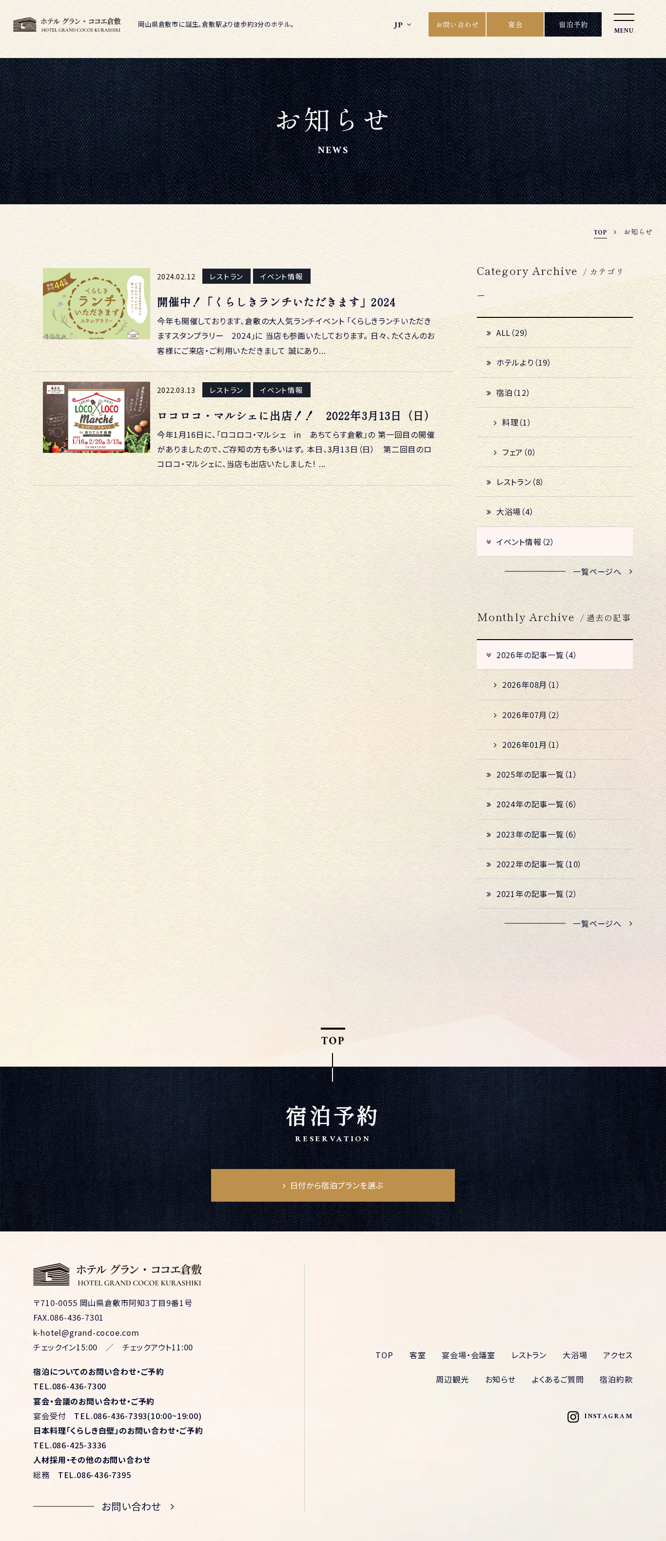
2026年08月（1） (531, 684)
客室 (418, 1355)
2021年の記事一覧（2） (536, 893)
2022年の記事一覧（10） (539, 864)
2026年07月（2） (531, 715)
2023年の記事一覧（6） (536, 834)
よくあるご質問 (558, 1379)
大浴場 (575, 1355)
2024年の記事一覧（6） (536, 804)
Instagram (608, 1417)
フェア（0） (519, 452)
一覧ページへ (597, 571)
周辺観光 (452, 1379)
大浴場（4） (515, 511)
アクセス (617, 1355)
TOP (384, 1355)
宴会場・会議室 (468, 1355)
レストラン (529, 1355)
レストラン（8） (520, 482)
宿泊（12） (513, 392)
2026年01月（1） (531, 744)
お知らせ (500, 1379)
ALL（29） (512, 332)
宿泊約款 (616, 1379)
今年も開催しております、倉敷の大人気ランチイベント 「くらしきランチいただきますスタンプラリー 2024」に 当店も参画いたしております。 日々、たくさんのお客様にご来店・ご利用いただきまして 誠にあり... (295, 335)
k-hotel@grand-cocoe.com (86, 1332)
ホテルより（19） (524, 362)
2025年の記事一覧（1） (536, 774)
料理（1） (517, 422)
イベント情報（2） (525, 541)
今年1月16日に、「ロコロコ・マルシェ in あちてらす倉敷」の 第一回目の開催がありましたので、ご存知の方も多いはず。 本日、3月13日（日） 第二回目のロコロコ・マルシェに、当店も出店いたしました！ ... (295, 449)
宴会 (515, 24)
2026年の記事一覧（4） (536, 655)
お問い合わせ (457, 24)
